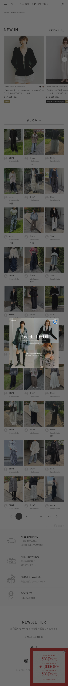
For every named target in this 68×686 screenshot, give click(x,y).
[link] (34, 343)
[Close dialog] (55, 322)
